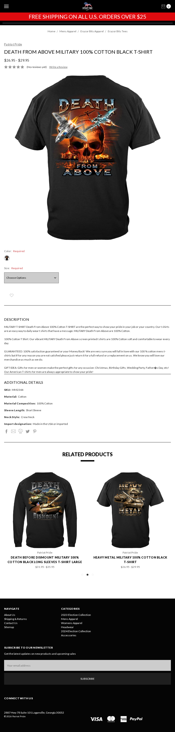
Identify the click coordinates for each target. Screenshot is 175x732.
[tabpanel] (130, 520)
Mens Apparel (69, 619)
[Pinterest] (34, 431)
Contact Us (11, 623)
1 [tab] (82, 575)
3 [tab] (93, 575)
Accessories (68, 635)
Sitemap (9, 627)
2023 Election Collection (76, 615)
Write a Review (58, 67)
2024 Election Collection (76, 631)
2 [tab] (87, 575)
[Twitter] (27, 431)
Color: (14, 251)
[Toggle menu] (6, 6)
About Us (9, 615)
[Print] (20, 431)
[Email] (13, 431)
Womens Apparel (71, 623)
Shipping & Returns (15, 619)
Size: (13, 268)
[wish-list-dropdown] (11, 295)
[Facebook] (6, 431)
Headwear (67, 627)
